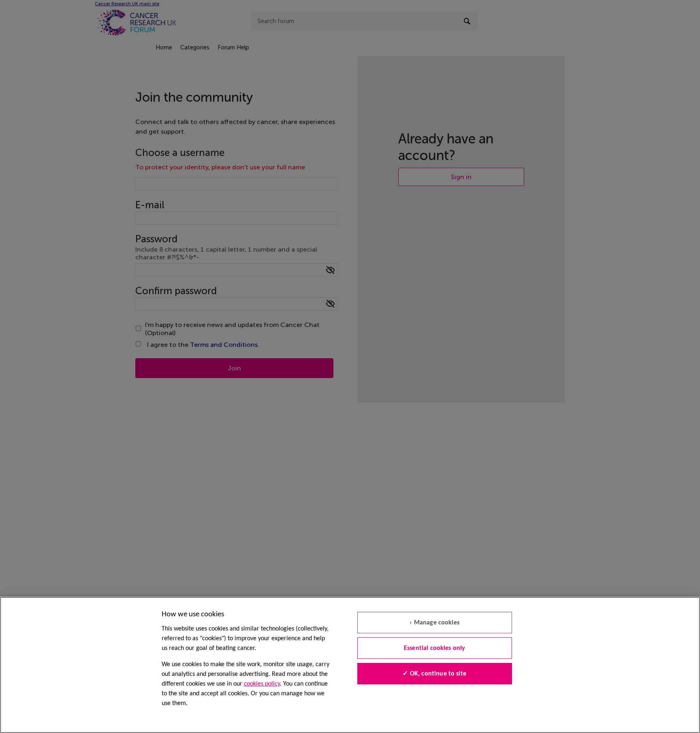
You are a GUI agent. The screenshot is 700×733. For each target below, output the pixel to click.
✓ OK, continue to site (434, 674)
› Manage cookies (434, 623)
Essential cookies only (434, 648)
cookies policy (262, 684)
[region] (350, 665)
